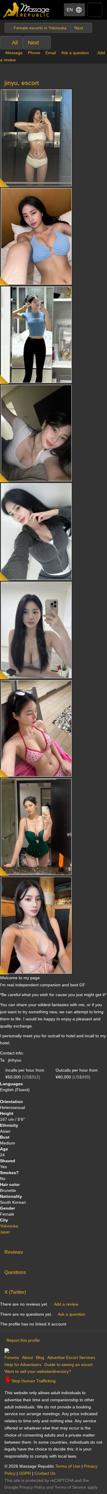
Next (33, 43)
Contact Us (44, 1473)
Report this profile (23, 1340)
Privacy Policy (32, 1487)
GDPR (25, 1473)
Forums (11, 1357)
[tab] (53, 1251)
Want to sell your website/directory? (37, 1371)
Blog (40, 1357)
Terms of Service (70, 1487)
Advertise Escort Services (71, 1357)
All (15, 43)
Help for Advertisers (22, 1364)
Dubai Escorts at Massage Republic (26, 10)
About (27, 1357)
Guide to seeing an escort (68, 1364)
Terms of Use (67, 1466)
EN (70, 9)
